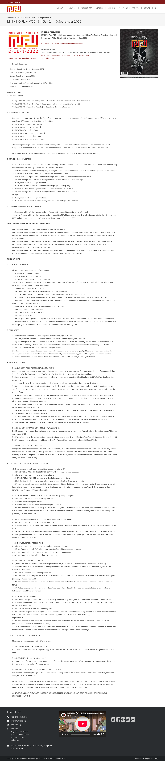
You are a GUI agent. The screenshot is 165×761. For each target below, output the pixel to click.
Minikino (111, 8)
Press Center (86, 8)
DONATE (147, 8)
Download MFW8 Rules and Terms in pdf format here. (62, 43)
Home (9, 17)
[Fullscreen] (102, 734)
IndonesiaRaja (141, 758)
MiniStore (123, 8)
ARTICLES (99, 8)
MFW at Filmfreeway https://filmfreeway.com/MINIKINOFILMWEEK (66, 55)
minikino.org (153, 758)
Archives (135, 8)
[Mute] (98, 734)
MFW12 (72, 8)
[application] (82, 724)
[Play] (62, 734)
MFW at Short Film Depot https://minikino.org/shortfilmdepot (30, 58)
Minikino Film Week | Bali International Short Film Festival (43, 758)
